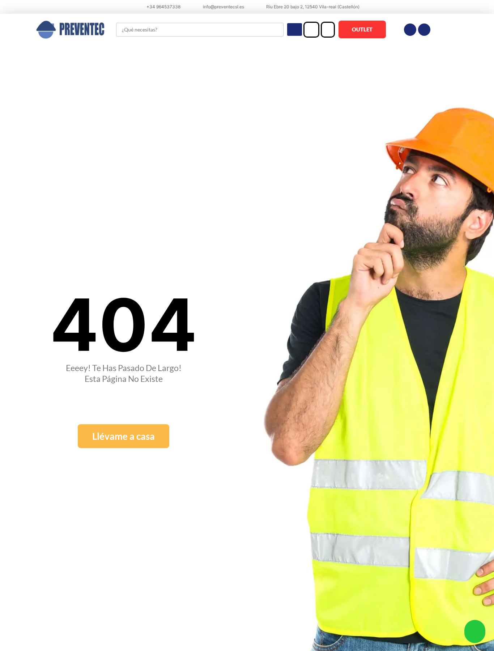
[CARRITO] (328, 30)
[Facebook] (410, 30)
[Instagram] (424, 30)
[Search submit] (294, 29)
